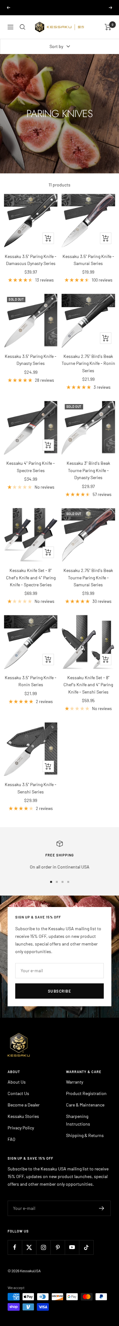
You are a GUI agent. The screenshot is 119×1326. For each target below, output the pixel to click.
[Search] (22, 27)
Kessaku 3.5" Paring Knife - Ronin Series (30, 681)
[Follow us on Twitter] (29, 1247)
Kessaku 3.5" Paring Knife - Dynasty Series (30, 359)
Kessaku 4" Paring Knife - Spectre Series (30, 466)
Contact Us (18, 1093)
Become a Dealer (24, 1104)
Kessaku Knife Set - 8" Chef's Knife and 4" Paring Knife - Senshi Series (88, 684)
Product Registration (86, 1093)
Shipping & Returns (85, 1135)
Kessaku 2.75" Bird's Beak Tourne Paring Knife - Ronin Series (88, 363)
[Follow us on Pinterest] (57, 1247)
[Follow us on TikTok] (86, 1247)
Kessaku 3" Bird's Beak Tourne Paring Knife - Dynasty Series (88, 470)
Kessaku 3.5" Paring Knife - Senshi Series (30, 788)
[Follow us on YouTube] (72, 1247)
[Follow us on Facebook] (15, 1247)
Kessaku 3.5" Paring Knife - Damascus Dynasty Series (30, 260)
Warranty (74, 1082)
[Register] (101, 1208)
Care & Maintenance (85, 1104)
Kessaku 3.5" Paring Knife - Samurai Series (88, 260)
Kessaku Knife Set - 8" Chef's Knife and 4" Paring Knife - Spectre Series (31, 577)
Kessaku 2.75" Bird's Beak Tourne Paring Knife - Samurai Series (88, 577)
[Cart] (108, 27)
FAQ (11, 1139)
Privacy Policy (21, 1127)
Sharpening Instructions (78, 1120)
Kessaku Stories (23, 1116)
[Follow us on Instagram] (43, 1247)
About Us (17, 1082)
